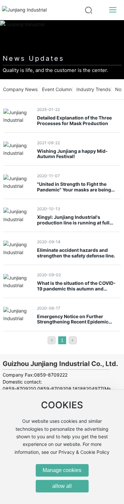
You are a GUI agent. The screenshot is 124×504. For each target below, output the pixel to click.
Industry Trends (93, 89)
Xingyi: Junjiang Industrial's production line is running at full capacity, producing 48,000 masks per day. (76, 225)
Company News (20, 89)
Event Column (57, 89)
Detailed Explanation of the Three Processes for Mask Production (74, 120)
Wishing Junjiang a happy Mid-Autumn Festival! (72, 153)
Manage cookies (62, 470)
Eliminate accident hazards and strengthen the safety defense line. (76, 252)
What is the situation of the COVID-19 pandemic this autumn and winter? (76, 288)
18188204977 (87, 388)
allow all (62, 486)
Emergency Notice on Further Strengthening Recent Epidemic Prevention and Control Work (72, 322)
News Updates (33, 58)
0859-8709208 (54, 388)
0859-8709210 (19, 388)
